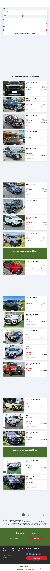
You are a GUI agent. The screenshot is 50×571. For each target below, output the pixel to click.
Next (45, 514)
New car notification (37, 558)
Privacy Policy (5, 553)
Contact (4, 559)
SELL (25, 254)
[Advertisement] (25, 46)
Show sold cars (7, 11)
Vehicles (6, 8)
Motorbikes (14, 552)
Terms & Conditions (7, 555)
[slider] (3, 23)
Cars (13, 550)
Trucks (13, 553)
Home (4, 8)
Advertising (5, 552)
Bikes (19, 552)
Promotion (5, 557)
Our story (5, 550)
